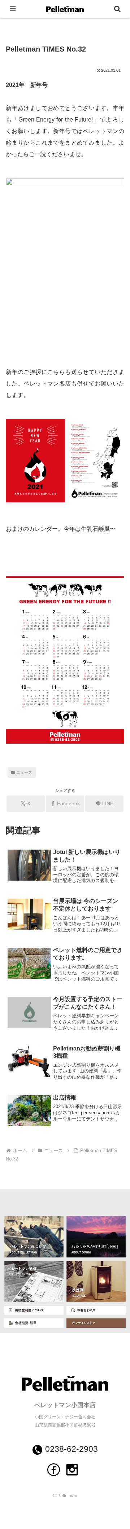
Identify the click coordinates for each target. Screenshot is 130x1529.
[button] (116, 1095)
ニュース (24, 772)
